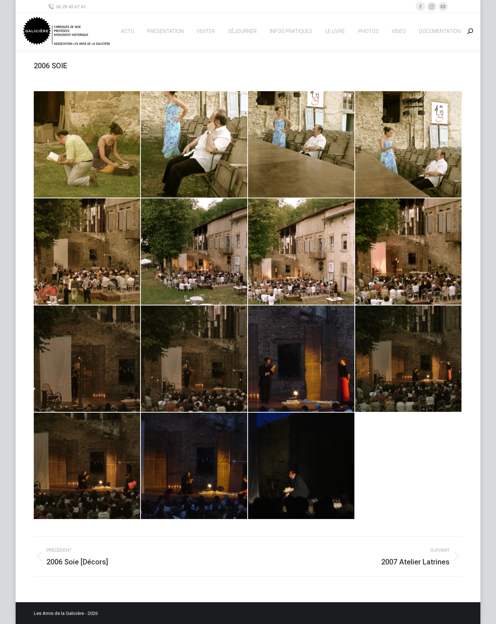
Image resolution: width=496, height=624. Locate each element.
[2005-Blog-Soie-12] (408, 359)
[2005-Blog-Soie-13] (87, 466)
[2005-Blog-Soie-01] (87, 144)
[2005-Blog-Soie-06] (194, 251)
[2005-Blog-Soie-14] (194, 466)
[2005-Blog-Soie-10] (194, 359)
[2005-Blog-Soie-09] (87, 359)
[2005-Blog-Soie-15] (301, 466)
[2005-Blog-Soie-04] (408, 144)
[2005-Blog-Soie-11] (301, 359)
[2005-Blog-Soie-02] (194, 144)
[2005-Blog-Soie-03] (301, 144)
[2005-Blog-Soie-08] (408, 251)
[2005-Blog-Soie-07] (301, 251)
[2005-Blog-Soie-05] (87, 251)
